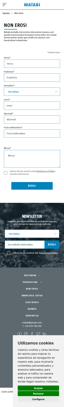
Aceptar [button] (38, 388)
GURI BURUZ (32, 302)
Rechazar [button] (38, 393)
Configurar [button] (38, 399)
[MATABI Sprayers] (32, 4)
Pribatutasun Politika (45, 171)
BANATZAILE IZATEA (32, 295)
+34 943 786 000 (33, 326)
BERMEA (32, 309)
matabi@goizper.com (32, 323)
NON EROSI (32, 289)
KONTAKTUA (32, 316)
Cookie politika (7, 392)
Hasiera (6, 13)
